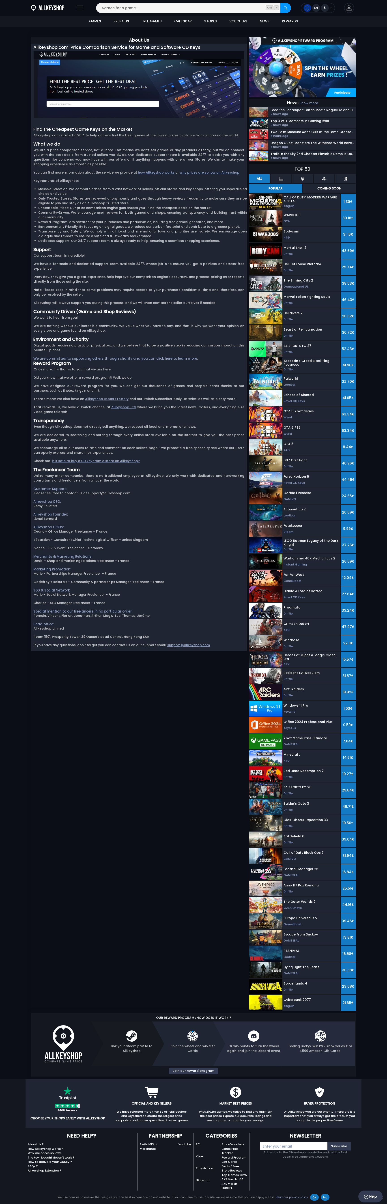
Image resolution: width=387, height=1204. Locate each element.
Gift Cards (229, 1162)
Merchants (148, 1149)
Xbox (199, 1156)
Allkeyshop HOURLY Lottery (107, 399)
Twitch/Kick (148, 1144)
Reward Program (233, 1157)
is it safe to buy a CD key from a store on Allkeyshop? (96, 461)
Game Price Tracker (230, 1151)
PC (198, 1144)
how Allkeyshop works (156, 172)
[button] (349, 8)
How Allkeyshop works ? (45, 1149)
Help (372, 1196)
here (168, 358)
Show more (309, 103)
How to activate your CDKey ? (50, 1162)
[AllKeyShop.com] (47, 8)
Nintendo (202, 1180)
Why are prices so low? (45, 1153)
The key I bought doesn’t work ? (51, 1157)
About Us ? (36, 1144)
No (325, 1197)
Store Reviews (231, 1170)
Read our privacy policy (292, 1197)
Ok (314, 1197)
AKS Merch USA (232, 1179)
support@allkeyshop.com (188, 645)
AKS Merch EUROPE (229, 1186)
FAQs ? (33, 1166)
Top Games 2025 (234, 1175)
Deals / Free (230, 1166)
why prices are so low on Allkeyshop (209, 172)
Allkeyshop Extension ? (44, 1170)
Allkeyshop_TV (123, 407)
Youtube (184, 1144)
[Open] (79, 8)
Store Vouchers (232, 1144)
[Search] (285, 8)
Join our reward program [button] (193, 1071)
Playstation (204, 1168)
